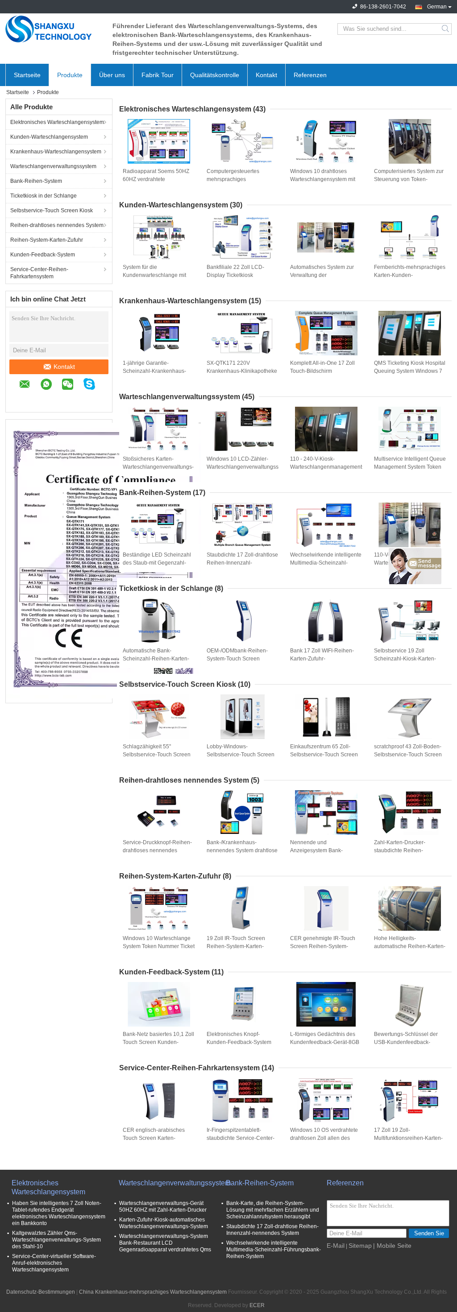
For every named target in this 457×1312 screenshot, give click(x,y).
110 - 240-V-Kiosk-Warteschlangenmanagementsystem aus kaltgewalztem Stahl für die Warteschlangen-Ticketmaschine (326, 467)
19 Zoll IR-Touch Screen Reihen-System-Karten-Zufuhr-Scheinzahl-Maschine (242, 946)
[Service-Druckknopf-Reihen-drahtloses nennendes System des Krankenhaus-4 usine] (159, 812)
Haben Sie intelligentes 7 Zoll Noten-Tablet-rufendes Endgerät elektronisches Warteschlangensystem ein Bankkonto (58, 1213)
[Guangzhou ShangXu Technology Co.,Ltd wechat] (72, 385)
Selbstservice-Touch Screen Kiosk (51, 210)
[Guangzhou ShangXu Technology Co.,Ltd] (54, 29)
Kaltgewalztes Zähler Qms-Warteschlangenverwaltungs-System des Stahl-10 (56, 1240)
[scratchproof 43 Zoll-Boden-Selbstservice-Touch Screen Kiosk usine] (409, 716)
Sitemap (360, 1245)
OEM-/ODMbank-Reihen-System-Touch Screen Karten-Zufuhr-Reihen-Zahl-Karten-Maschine (240, 659)
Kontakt (266, 74)
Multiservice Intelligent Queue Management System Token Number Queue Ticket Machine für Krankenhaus (410, 467)
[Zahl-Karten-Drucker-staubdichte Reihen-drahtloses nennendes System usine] (409, 812)
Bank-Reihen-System (36, 181)
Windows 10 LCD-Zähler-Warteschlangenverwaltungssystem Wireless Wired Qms (243, 467)
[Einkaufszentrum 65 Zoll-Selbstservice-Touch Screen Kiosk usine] (326, 716)
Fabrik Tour (157, 74)
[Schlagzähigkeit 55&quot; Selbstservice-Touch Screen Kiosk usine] (159, 716)
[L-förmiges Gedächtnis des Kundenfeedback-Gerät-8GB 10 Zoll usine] (326, 1004)
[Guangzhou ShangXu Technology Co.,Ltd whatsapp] (51, 385)
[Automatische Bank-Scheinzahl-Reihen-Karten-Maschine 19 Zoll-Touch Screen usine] (159, 620)
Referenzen (310, 74)
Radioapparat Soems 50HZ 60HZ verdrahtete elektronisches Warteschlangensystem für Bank (156, 179)
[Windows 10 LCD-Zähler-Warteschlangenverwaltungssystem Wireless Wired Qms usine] (242, 429)
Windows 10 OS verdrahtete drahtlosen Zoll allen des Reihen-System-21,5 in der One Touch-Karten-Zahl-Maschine (324, 1138)
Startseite (27, 74)
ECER (257, 1305)
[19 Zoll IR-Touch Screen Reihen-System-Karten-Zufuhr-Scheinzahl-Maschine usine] (242, 908)
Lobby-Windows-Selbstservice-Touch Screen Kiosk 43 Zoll (240, 754)
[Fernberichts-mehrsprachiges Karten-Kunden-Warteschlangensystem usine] (409, 237)
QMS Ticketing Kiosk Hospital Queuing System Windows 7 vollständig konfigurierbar (409, 371)
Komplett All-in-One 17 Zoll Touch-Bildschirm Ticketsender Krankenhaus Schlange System (322, 371)
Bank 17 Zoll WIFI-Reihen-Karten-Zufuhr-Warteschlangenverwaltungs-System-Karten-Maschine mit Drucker (325, 659)
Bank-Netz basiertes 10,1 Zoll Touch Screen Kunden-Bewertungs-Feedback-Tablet (158, 1042)
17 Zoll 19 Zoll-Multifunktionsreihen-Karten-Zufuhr (408, 1138)
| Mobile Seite (392, 1245)
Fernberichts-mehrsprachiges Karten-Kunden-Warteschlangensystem (409, 275)
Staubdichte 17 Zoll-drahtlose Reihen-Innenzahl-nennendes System (242, 563)
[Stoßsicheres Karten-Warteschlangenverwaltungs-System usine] (159, 429)
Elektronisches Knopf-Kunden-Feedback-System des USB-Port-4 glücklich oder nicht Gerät (239, 1042)
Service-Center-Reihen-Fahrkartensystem (39, 273)
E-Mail (336, 1245)
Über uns (112, 74)
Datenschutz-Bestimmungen (40, 1292)
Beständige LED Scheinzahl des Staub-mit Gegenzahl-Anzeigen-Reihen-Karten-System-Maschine (157, 563)
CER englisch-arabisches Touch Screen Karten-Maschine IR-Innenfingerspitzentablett (154, 1138)
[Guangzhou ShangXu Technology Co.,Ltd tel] (23, 398)
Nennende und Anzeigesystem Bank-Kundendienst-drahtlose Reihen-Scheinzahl (319, 850)
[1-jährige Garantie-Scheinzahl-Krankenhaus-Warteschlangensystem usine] (159, 333)
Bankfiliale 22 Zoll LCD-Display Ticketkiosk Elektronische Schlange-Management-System (236, 275)
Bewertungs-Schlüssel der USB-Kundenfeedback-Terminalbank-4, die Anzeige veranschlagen (408, 1042)
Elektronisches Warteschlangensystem (57, 122)
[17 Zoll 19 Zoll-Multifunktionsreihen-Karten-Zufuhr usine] (409, 1100)
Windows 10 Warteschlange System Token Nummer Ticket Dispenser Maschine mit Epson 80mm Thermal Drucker (159, 946)
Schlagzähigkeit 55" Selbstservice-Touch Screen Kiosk (157, 754)
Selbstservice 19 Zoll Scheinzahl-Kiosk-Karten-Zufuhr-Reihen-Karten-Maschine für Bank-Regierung (405, 659)
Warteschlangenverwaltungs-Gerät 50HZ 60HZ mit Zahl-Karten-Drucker (163, 1206)
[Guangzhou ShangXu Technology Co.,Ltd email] (29, 385)
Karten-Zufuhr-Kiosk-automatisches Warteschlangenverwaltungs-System (163, 1223)
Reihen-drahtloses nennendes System (57, 225)
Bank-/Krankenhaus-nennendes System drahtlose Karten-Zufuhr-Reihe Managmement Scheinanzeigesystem (242, 850)
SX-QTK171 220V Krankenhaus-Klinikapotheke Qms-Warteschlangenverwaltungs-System (242, 371)
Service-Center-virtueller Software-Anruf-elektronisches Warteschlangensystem (54, 1263)
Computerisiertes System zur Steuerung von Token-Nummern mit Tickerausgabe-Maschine (410, 179)
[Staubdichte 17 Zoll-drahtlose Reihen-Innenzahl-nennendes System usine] (242, 525)
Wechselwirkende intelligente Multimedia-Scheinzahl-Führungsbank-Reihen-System (325, 563)
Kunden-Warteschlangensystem (49, 137)
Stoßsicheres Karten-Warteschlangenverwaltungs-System (158, 467)
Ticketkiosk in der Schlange (43, 196)
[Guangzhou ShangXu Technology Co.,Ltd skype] (93, 385)
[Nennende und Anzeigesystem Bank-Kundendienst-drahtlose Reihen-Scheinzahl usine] (326, 812)
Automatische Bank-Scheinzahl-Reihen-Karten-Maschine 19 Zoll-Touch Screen (156, 659)
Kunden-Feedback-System (42, 255)
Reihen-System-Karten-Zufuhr (46, 240)
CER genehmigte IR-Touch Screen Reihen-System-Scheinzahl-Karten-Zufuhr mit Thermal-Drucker (325, 946)
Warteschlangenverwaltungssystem (53, 166)
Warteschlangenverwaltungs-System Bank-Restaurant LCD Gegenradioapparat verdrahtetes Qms (165, 1243)
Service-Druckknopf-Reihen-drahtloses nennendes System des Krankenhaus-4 (157, 850)
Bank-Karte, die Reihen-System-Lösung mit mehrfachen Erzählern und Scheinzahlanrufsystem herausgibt (272, 1210)
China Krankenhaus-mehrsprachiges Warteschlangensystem (153, 1292)
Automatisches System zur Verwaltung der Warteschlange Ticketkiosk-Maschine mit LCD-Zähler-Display (323, 275)
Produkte (70, 74)
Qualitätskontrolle (214, 74)
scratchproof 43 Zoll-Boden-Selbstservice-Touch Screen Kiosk (408, 754)
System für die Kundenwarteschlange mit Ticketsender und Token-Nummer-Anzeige (154, 275)
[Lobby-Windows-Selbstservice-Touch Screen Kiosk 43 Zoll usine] (242, 716)
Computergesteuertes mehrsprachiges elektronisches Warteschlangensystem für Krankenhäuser (239, 179)
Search (446, 29)
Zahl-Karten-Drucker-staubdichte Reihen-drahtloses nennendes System (401, 850)
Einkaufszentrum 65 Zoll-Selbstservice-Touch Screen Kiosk (324, 754)
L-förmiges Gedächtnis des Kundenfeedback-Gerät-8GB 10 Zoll (324, 1042)
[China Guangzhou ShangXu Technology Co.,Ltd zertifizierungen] (103, 560)
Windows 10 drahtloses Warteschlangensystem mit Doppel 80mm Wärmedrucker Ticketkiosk (325, 179)
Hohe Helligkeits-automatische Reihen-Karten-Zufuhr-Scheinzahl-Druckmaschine (409, 946)
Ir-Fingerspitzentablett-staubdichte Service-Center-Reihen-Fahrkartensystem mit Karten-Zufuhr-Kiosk (242, 1138)
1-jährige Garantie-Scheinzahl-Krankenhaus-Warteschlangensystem (154, 371)
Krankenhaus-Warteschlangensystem (55, 152)
